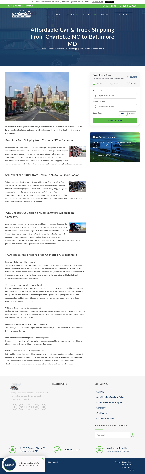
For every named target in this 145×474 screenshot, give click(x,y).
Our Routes (101, 413)
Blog (10, 6)
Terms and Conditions (123, 462)
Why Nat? (87, 15)
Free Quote (123, 15)
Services (70, 15)
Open (122, 113)
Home (58, 15)
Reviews (104, 15)
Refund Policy (126, 467)
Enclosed (132, 113)
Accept (109, 2)
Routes (18, 6)
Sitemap (132, 470)
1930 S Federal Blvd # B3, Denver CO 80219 (33, 449)
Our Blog (100, 392)
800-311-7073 (130, 6)
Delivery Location (99, 102)
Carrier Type (97, 113)
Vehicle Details (113, 120)
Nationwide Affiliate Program (109, 403)
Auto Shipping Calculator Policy (110, 397)
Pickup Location (98, 91)
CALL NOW (108, 155)
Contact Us (28, 6)
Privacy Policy (97, 2)
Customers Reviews (105, 419)
